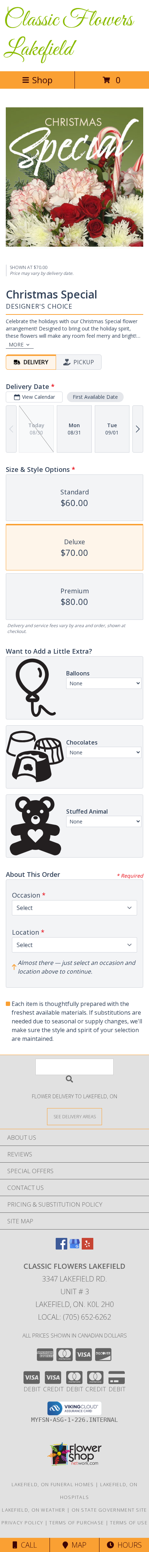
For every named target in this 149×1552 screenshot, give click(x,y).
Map (77, 1545)
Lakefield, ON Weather (33, 1510)
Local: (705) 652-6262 (74, 1317)
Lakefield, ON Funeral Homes (53, 1484)
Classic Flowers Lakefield (68, 34)
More (16, 344)
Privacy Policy (22, 1522)
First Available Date (95, 396)
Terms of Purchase (76, 1522)
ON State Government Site (109, 1510)
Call (27, 1545)
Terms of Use (129, 1522)
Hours (128, 1545)
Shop (42, 80)
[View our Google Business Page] (74, 1247)
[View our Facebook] (61, 1247)
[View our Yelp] (87, 1247)
